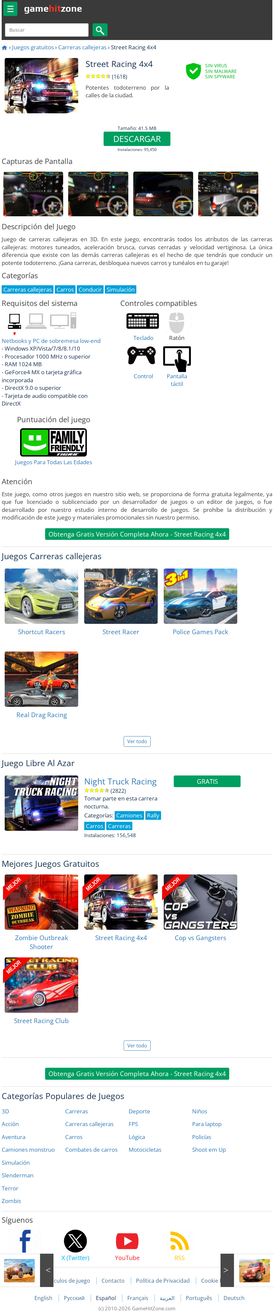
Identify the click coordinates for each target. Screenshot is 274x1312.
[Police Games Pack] (200, 596)
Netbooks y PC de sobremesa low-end (51, 341)
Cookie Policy (217, 1280)
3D (5, 1111)
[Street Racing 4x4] (121, 902)
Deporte (139, 1111)
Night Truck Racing (120, 781)
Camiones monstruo (28, 1149)
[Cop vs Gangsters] (200, 902)
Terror (10, 1188)
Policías (201, 1137)
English (44, 1298)
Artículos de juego (67, 1280)
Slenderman (17, 1175)
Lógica (137, 1137)
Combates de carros (91, 1149)
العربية (168, 1298)
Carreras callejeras (82, 47)
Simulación (16, 1162)
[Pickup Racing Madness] (26, 1270)
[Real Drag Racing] (41, 679)
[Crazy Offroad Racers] (247, 1270)
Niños (199, 1111)
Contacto (113, 1280)
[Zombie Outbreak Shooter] (41, 902)
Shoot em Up (209, 1149)
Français (138, 1298)
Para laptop (207, 1124)
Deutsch (234, 1298)
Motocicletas (145, 1149)
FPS (133, 1124)
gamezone (53, 8)
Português (200, 1298)
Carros (74, 1137)
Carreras (76, 1111)
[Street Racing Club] (41, 985)
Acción (10, 1124)
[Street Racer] (121, 596)
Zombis (11, 1201)
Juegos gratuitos (33, 47)
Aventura (13, 1137)
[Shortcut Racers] (41, 596)
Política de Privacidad (163, 1280)
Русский (75, 1298)
